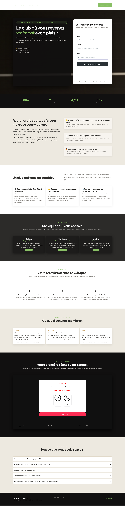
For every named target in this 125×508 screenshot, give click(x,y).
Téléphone (79, 44)
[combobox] (79, 48)
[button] (65, 414)
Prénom (79, 36)
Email (78, 53)
